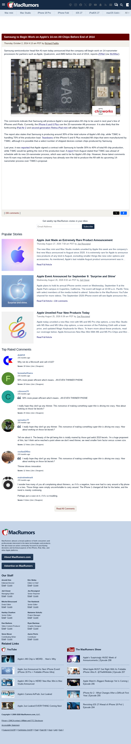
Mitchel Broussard (9, 602)
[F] (8, 384)
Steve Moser (7, 634)
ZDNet (101, 54)
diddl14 (21, 355)
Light (55, 730)
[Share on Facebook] (123, 213)
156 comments (12, 213)
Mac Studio (25, 13)
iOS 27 (79, 13)
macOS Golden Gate (116, 13)
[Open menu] (3, 5)
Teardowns (47, 137)
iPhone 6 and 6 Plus (49, 124)
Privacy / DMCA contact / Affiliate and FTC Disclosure (22, 720)
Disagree (39, 366)
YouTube (12, 649)
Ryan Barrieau (33, 623)
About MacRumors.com (17, 557)
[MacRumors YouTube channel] (95, 5)
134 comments (61, 301)
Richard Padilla (52, 43)
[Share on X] (116, 213)
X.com (9, 585)
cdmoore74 (23, 391)
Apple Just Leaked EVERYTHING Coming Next (40, 706)
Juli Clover (84, 280)
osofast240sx (24, 451)
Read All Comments (65, 508)
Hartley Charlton (8, 612)
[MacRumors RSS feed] (105, 5)
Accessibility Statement (10, 725)
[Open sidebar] (127, 5)
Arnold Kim (6, 580)
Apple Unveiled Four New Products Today (63, 312)
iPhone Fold (63, 13)
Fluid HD (43, 730)
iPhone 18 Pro (44, 13)
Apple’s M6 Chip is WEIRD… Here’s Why (37, 659)
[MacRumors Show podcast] (70, 5)
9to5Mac (114, 54)
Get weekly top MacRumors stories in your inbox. (65, 221)
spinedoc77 (23, 420)
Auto (50, 730)
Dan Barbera (7, 623)
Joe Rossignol (84, 244)
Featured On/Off (9, 730)
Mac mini (9, 13)
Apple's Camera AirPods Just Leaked (35, 694)
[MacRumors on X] (85, 5)
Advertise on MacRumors (18, 565)
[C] (8, 402)
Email (4, 585)
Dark (61, 730)
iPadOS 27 (94, 13)
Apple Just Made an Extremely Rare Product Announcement (75, 240)
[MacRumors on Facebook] (80, 5)
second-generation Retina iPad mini (49, 127)
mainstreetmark (25, 477)
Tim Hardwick (33, 602)
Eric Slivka (32, 580)
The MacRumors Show (88, 649)
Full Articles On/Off (25, 730)
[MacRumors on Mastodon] (90, 5)
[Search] (123, 5)
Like (33, 366)
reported (25, 147)
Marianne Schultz (35, 612)
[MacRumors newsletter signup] (110, 5)
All (127, 13)
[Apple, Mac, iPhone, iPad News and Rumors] (23, 8)
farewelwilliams (25, 373)
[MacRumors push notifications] (100, 5)
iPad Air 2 (21, 127)
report (71, 151)
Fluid (36, 730)
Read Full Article (44, 264)
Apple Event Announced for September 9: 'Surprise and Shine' (76, 276)
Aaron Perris (33, 634)
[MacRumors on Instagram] (75, 5)
